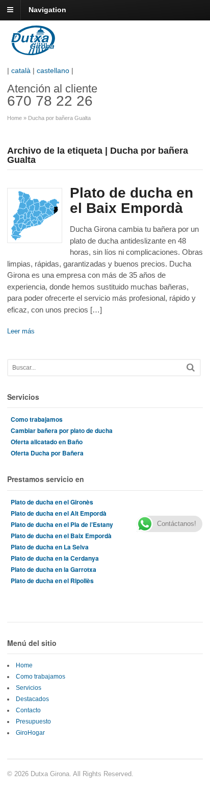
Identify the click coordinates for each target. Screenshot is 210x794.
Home (14, 118)
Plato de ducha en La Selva (50, 546)
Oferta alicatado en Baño (47, 441)
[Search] (191, 367)
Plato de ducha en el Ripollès (52, 580)
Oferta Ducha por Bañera (47, 453)
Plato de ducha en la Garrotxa (53, 569)
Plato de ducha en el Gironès (52, 502)
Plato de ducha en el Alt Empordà (59, 513)
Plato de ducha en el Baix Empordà (131, 200)
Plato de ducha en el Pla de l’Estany (62, 524)
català (21, 70)
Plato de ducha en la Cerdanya (55, 558)
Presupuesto (33, 721)
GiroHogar (30, 732)
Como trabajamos (37, 419)
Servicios (28, 687)
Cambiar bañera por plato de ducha (62, 430)
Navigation (47, 10)
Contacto (28, 710)
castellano (53, 70)
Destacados (32, 699)
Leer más (21, 331)
